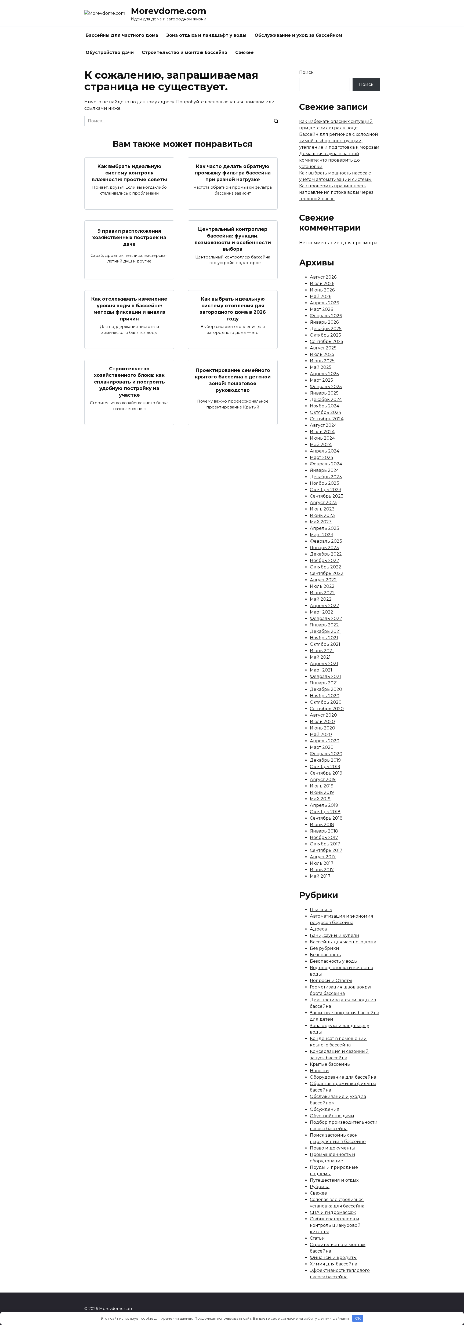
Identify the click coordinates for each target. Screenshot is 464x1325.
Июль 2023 (322, 509)
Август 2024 (323, 425)
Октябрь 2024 (325, 412)
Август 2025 (323, 348)
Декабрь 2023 (326, 476)
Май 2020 (321, 734)
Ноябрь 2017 (324, 837)
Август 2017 (323, 856)
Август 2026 (323, 277)
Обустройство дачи (110, 52)
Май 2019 (320, 798)
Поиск (306, 72)
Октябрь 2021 (325, 644)
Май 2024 (321, 444)
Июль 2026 (322, 283)
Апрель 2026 (324, 302)
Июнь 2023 (322, 515)
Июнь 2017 (322, 869)
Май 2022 (321, 599)
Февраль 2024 (326, 463)
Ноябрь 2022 (324, 560)
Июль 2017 (322, 863)
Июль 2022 (322, 586)
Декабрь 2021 (325, 631)
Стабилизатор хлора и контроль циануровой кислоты (335, 1225)
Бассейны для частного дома (122, 35)
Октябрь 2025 (325, 335)
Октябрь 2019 (325, 766)
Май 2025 (320, 367)
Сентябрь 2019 (326, 773)
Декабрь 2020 (326, 689)
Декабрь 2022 (326, 554)
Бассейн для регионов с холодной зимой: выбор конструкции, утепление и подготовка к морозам (339, 141)
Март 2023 (321, 534)
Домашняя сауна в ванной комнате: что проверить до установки (329, 160)
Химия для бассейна (333, 1263)
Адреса (318, 929)
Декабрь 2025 (326, 328)
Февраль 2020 (326, 753)
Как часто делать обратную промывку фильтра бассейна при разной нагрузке (233, 172)
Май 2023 (321, 521)
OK (358, 1318)
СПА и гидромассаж (333, 1212)
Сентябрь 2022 (326, 573)
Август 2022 (323, 579)
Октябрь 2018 (325, 811)
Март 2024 (321, 457)
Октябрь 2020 (326, 702)
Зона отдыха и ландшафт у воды (206, 35)
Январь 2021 (324, 682)
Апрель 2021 (324, 663)
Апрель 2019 (324, 805)
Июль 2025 (322, 354)
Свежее (244, 52)
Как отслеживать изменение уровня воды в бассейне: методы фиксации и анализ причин (129, 309)
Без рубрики (324, 948)
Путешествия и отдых (334, 1180)
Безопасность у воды (334, 961)
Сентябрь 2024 (326, 418)
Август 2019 (323, 779)
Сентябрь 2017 (326, 850)
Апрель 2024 (324, 451)
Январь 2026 (324, 322)
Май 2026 (320, 296)
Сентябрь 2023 (326, 496)
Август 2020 (323, 715)
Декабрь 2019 (325, 760)
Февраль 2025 (326, 386)
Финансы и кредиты (333, 1257)
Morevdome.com (168, 11)
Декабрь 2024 (326, 399)
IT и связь (321, 909)
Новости (319, 1070)
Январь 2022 (324, 624)
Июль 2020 (322, 721)
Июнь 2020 (322, 728)
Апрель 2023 (324, 528)
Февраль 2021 (325, 676)
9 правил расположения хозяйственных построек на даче (129, 237)
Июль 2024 (322, 431)
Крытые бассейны (330, 1064)
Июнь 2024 (322, 438)
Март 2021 (321, 670)
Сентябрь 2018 (326, 818)
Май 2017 (320, 876)
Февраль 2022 (326, 618)
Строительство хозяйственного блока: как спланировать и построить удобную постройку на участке (129, 382)
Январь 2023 (324, 547)
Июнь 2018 (322, 824)
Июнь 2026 (322, 290)
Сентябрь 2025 (326, 341)
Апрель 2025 (324, 373)
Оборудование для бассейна (343, 1077)
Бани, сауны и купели (334, 935)
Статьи (317, 1238)
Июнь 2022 (322, 592)
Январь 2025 (324, 393)
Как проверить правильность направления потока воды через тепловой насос (336, 192)
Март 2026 (321, 309)
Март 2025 (321, 380)
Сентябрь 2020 (327, 708)
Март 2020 (322, 747)
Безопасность (325, 954)
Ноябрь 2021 (324, 637)
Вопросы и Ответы (331, 980)
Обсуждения (324, 1109)
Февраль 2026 (326, 315)
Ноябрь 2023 (324, 483)
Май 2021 (320, 657)
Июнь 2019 (322, 792)
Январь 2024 (324, 470)
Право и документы (332, 1148)
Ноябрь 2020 (324, 695)
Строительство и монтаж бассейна (184, 52)
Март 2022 (321, 612)
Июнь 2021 (322, 650)
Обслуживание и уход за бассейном (298, 35)
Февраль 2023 (326, 541)
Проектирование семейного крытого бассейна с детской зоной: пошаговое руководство (233, 380)
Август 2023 (323, 502)
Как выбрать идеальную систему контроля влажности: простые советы (129, 172)
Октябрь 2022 (325, 567)
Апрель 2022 (324, 605)
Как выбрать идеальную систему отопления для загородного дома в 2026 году (233, 309)
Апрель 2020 (324, 740)
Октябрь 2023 (325, 489)
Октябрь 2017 (325, 843)
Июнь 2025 (322, 360)
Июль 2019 (322, 786)
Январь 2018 (324, 831)
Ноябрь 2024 (324, 405)
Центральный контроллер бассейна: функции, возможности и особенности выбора (233, 239)
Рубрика (319, 1186)
